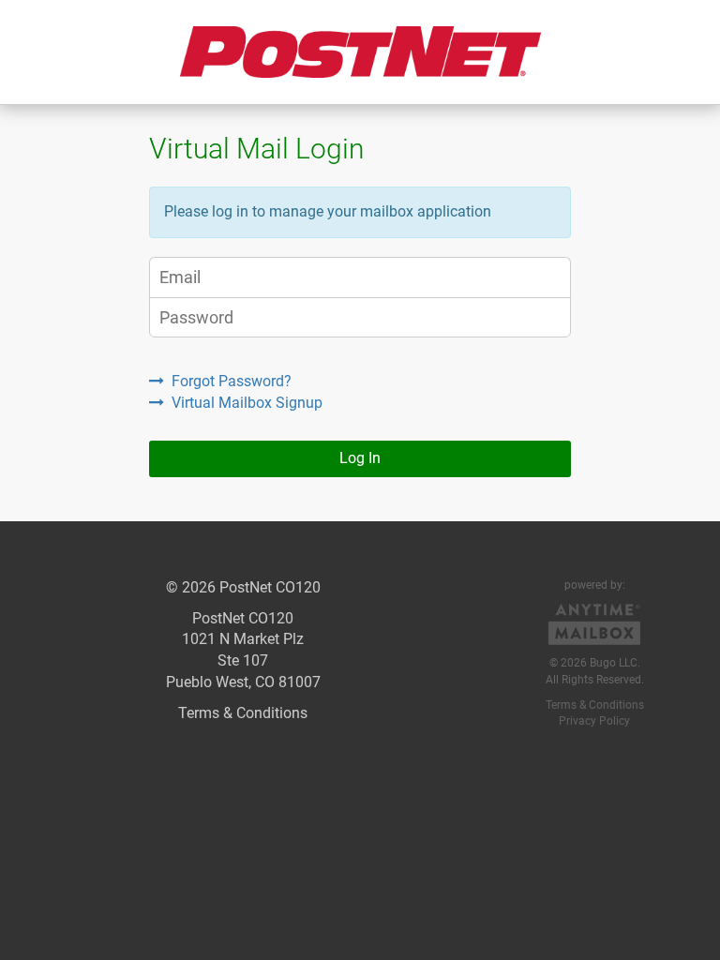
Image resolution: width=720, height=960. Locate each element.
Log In (360, 458)
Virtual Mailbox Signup (247, 403)
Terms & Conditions (243, 713)
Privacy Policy (594, 721)
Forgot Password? (232, 381)
